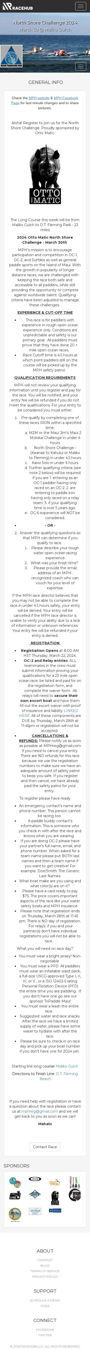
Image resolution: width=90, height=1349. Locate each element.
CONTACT (45, 1260)
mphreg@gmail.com (40, 1111)
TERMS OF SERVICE (45, 1271)
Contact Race (45, 1147)
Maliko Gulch (67, 1066)
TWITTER (45, 1335)
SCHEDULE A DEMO (45, 1300)
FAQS (45, 1306)
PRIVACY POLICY (45, 1276)
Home (18, 6)
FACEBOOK (45, 1329)
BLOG (45, 1265)
